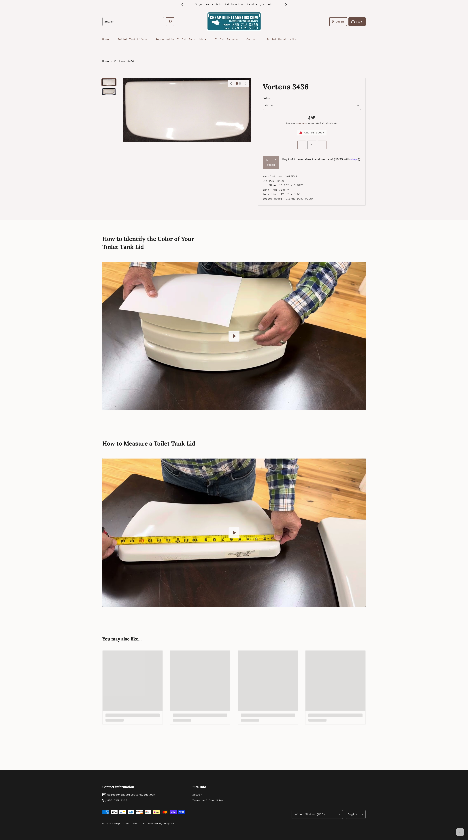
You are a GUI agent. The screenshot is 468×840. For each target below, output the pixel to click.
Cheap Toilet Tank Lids (129, 823)
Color (267, 98)
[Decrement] (301, 145)
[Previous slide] (182, 4)
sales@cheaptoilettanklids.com (131, 794)
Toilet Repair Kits (282, 39)
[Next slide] (286, 4)
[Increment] (322, 145)
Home (105, 39)
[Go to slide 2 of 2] (109, 91)
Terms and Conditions (209, 800)
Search (197, 794)
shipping (302, 123)
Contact (252, 39)
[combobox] (133, 21)
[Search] (170, 21)
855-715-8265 (117, 800)
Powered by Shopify (161, 823)
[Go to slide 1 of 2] (109, 82)
